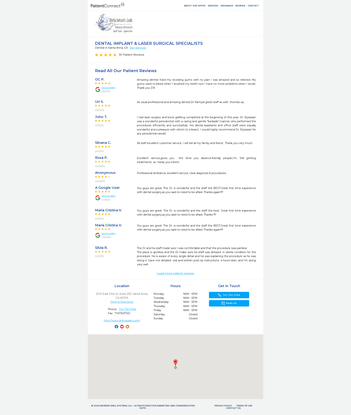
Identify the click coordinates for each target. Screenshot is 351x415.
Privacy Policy (223, 405)
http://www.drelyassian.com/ (122, 320)
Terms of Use (244, 405)
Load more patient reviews (175, 273)
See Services (138, 47)
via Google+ (108, 87)
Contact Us (233, 408)
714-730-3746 (127, 309)
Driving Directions (121, 302)
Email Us (229, 303)
